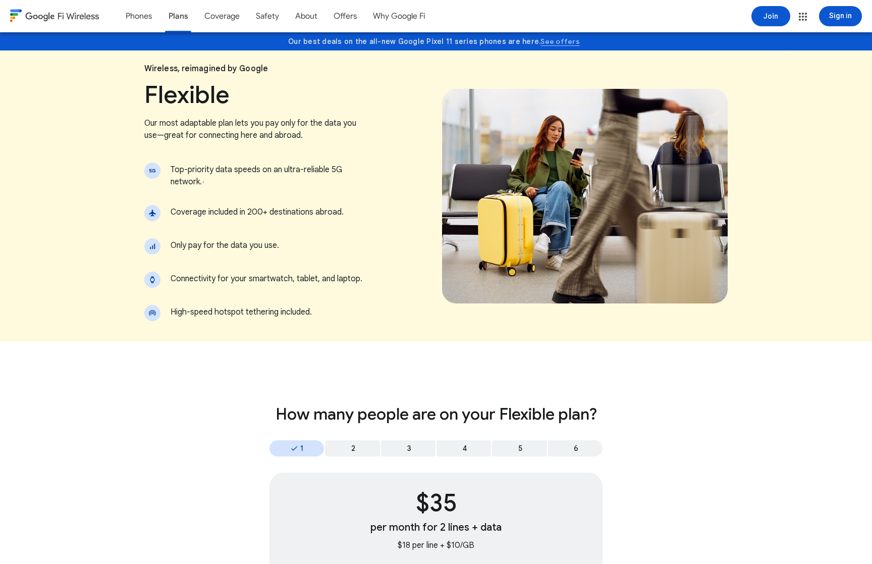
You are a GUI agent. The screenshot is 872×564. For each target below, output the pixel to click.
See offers (560, 41)
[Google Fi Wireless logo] (54, 17)
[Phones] (139, 16)
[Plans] (178, 16)
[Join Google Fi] (770, 16)
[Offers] (345, 16)
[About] (306, 16)
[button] (803, 17)
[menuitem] (139, 16)
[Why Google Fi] (399, 16)
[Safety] (267, 16)
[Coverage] (222, 16)
